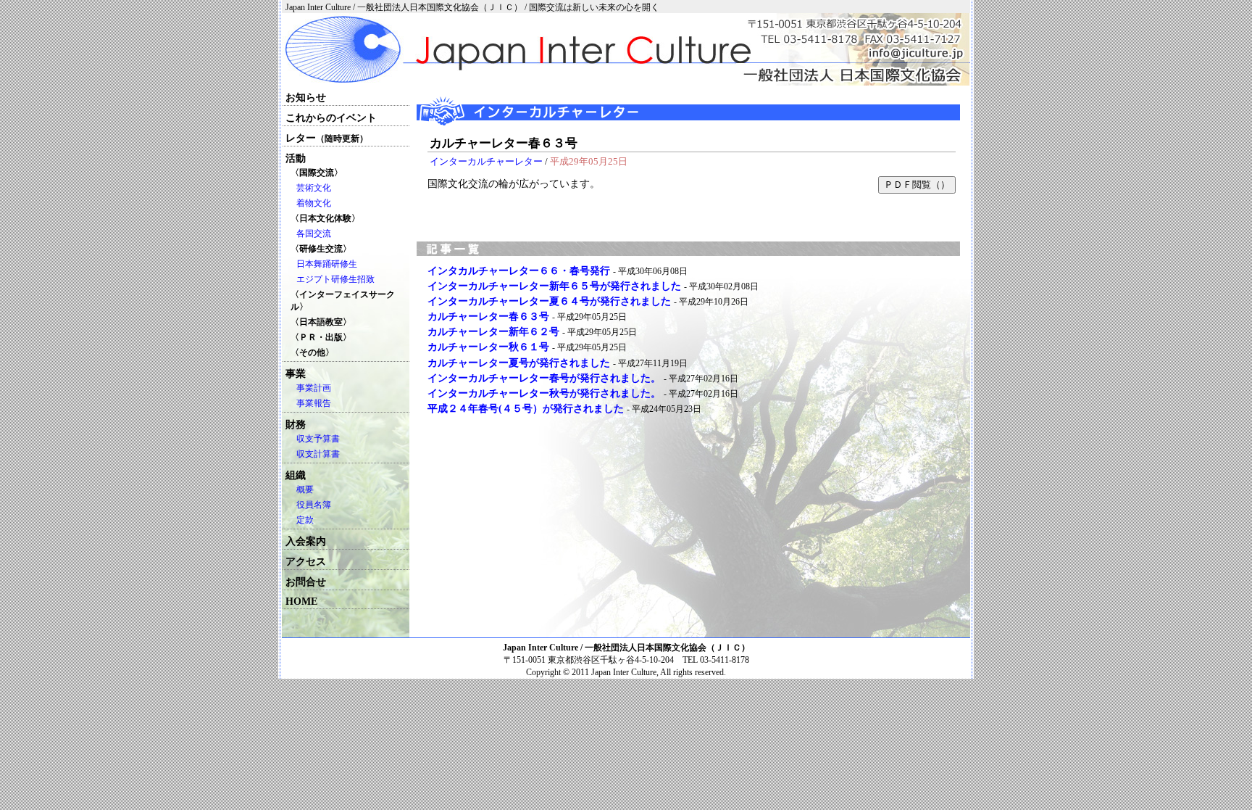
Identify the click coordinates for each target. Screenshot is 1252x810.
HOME (301, 601)
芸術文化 (313, 188)
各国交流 (313, 233)
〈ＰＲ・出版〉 (321, 337)
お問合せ (305, 581)
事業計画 (313, 388)
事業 (295, 373)
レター (326, 138)
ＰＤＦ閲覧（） (917, 184)
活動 (295, 158)
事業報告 (313, 403)
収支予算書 (318, 439)
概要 (305, 489)
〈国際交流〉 (317, 173)
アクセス (305, 561)
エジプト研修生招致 (335, 279)
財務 (295, 424)
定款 (305, 520)
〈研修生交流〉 (321, 249)
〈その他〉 (312, 352)
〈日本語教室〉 (321, 322)
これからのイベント (331, 117)
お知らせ (305, 97)
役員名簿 (313, 505)
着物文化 (313, 203)
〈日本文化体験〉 (325, 218)
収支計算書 (318, 454)
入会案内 (305, 541)
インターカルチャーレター (486, 161)
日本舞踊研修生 (326, 264)
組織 (295, 475)
